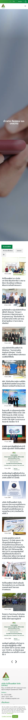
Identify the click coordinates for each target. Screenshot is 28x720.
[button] (25, 6)
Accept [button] (15, 716)
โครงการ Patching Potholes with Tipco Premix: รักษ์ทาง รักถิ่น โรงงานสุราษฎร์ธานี (13, 616)
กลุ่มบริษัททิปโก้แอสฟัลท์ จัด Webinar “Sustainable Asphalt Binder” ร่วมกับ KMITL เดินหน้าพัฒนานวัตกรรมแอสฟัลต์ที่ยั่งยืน (14, 352)
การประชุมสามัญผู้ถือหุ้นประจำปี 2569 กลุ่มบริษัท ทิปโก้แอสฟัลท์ (13, 447)
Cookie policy (10, 713)
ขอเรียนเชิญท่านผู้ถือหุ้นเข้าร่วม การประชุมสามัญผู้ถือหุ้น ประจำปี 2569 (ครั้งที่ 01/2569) (14, 475)
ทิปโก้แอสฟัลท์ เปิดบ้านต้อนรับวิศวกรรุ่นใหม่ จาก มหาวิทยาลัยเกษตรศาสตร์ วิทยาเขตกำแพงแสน (13, 586)
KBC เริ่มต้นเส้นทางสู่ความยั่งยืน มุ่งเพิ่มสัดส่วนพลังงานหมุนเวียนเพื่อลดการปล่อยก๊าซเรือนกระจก (13, 383)
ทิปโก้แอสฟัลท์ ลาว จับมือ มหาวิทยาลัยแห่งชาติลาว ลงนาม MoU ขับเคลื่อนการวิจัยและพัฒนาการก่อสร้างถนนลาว (13, 282)
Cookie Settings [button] (6, 716)
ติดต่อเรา (3, 692)
